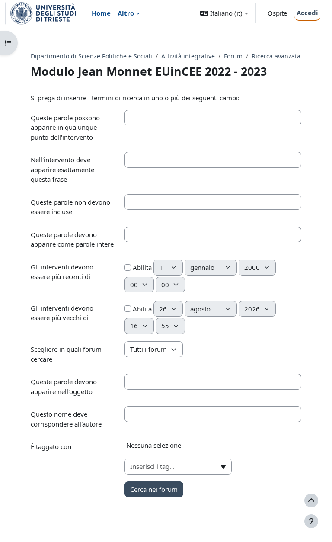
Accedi (307, 12)
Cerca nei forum (154, 489)
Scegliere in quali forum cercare (66, 354)
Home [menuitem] (101, 13)
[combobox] (178, 467)
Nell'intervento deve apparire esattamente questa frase (62, 169)
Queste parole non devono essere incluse (70, 207)
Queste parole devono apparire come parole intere (72, 239)
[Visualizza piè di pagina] (311, 521)
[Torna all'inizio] (311, 500)
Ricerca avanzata (276, 56)
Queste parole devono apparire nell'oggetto (64, 386)
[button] (224, 13)
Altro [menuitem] (126, 13)
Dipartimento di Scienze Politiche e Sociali (91, 56)
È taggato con (51, 446)
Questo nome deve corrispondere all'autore (66, 419)
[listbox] (212, 448)
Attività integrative (188, 56)
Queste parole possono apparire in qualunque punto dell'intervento (65, 127)
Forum (233, 56)
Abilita (141, 267)
